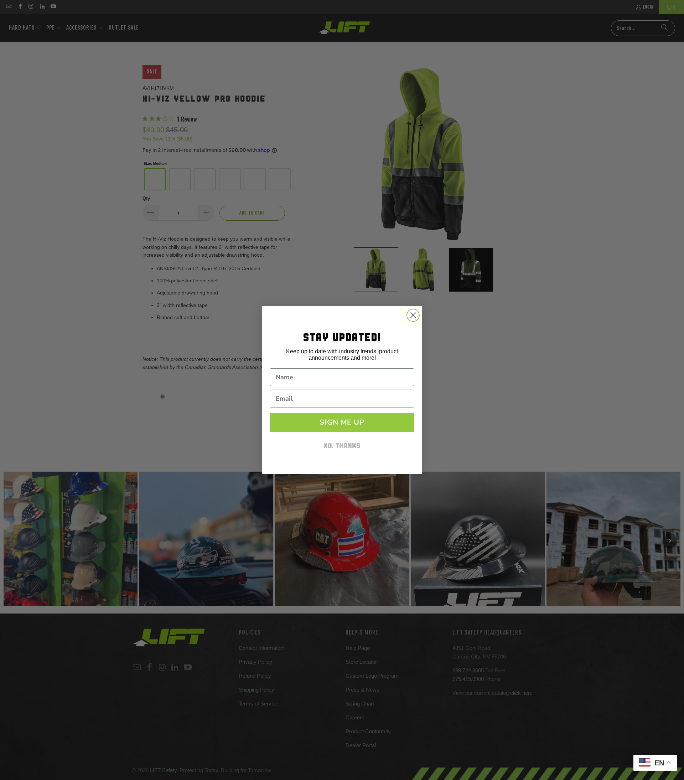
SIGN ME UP (342, 422)
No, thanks (342, 446)
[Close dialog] (413, 315)
